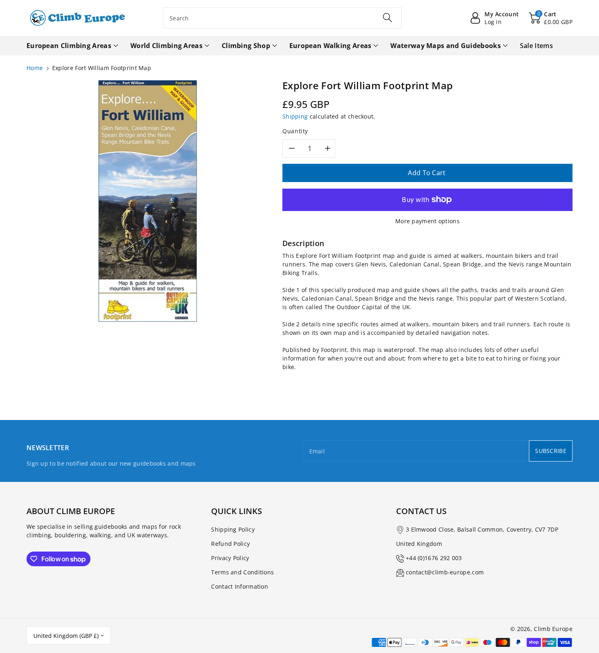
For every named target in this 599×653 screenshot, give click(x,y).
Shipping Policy (233, 529)
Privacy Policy (230, 558)
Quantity (295, 131)
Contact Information (239, 586)
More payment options (427, 221)
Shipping (295, 116)
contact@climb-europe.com (445, 572)
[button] (551, 18)
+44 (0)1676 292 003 (434, 558)
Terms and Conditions (242, 572)
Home (34, 68)
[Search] (387, 17)
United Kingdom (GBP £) (66, 636)
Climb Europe (553, 629)
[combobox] (282, 18)
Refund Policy (230, 543)
